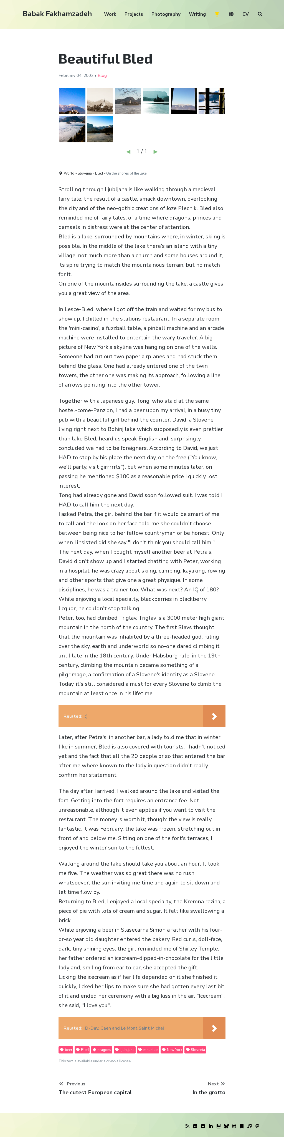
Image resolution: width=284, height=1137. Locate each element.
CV (245, 14)
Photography (166, 14)
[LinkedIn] (211, 1126)
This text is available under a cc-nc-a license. (95, 1061)
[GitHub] (234, 1126)
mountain (150, 1049)
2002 (88, 75)
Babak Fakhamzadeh (57, 14)
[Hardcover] (218, 1126)
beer (68, 1049)
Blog (102, 75)
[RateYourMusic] (249, 1126)
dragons (104, 1049)
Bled (84, 1049)
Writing (197, 14)
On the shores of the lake (126, 173)
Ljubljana (127, 1049)
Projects (134, 14)
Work (110, 14)
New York (174, 1049)
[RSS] (187, 1126)
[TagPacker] (242, 1126)
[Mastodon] (257, 1126)
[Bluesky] (226, 1126)
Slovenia (197, 1049)
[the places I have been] (203, 1126)
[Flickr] (195, 1126)
